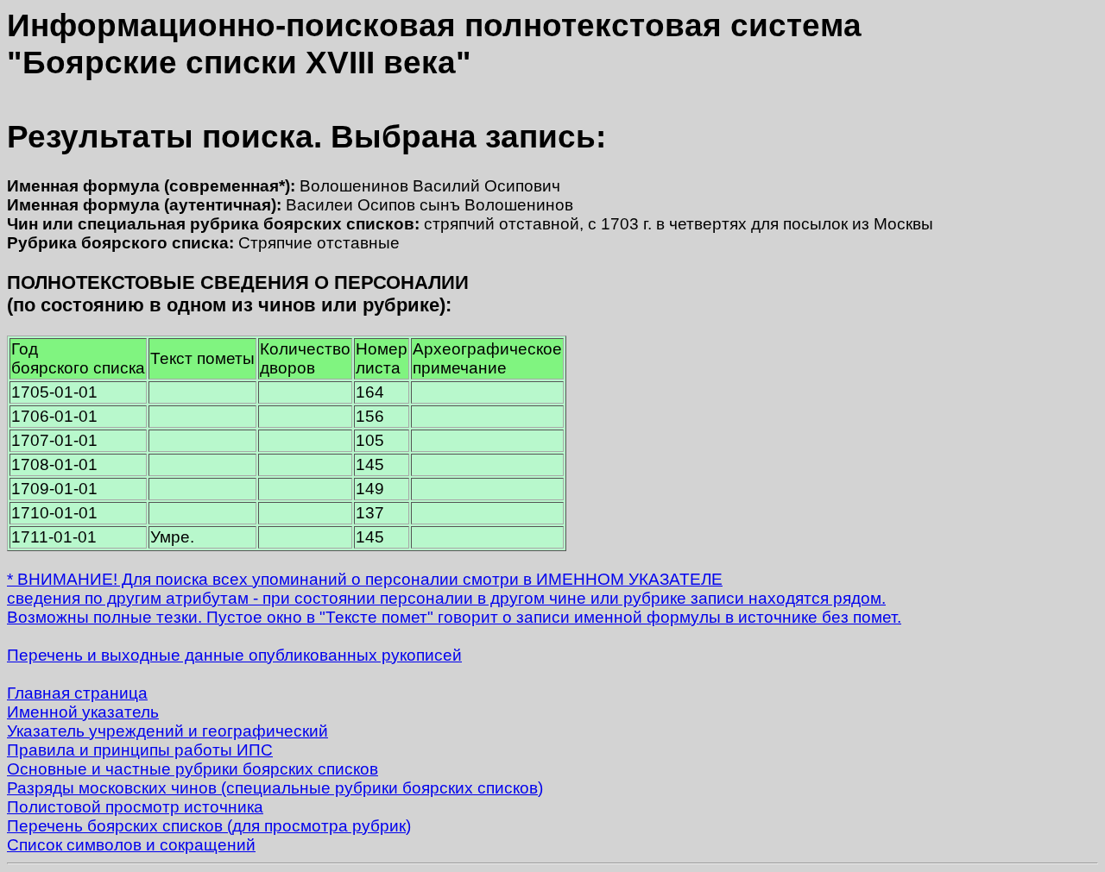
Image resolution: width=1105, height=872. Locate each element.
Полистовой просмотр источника (135, 807)
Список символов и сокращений (131, 845)
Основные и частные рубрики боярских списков (192, 769)
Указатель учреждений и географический (167, 731)
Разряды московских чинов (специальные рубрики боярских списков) (275, 788)
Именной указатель (83, 712)
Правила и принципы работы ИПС (140, 750)
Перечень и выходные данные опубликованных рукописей (234, 655)
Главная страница (77, 693)
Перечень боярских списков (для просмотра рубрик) (209, 826)
